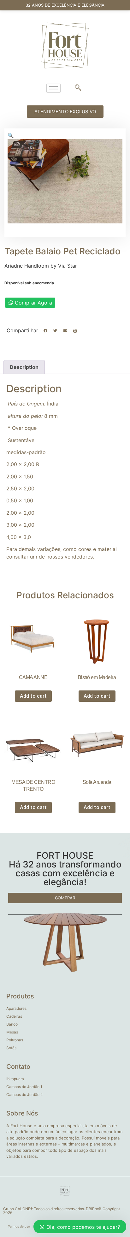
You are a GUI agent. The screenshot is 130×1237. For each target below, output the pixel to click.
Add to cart (33, 696)
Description (24, 367)
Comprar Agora (33, 302)
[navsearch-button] (78, 88)
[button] (45, 331)
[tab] (24, 367)
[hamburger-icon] (53, 88)
